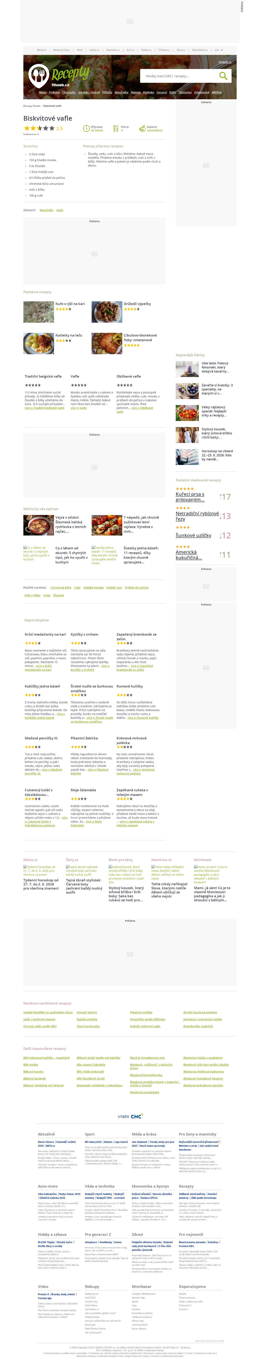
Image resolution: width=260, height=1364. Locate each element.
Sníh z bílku (32, 595)
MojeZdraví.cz (200, 50)
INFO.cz (50, 1145)
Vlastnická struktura (86, 1356)
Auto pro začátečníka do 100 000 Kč (103, 1321)
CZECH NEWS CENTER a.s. (102, 1347)
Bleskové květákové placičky (203, 1085)
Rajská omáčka (87, 1019)
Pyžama (136, 1309)
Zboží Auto (90, 1325)
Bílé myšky (30, 1065)
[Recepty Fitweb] (58, 76)
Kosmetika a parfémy (142, 1313)
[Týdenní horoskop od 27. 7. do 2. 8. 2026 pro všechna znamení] (41, 871)
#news (118, 1242)
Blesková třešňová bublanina (203, 1071)
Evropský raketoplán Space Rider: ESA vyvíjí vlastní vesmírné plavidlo (198, 1253)
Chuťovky (69, 92)
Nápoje (136, 92)
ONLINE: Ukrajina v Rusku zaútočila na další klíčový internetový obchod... (57, 1166)
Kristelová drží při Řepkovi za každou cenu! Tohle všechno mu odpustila (153, 1159)
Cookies (189, 1353)
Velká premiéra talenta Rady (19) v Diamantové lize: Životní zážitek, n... (103, 1162)
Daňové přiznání (141, 1194)
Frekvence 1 (185, 1305)
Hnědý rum (114, 587)
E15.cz (130, 50)
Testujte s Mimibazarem (143, 1294)
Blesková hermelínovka (146, 1075)
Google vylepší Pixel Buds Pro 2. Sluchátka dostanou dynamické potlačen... (106, 1211)
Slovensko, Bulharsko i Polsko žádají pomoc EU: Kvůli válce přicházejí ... (56, 1152)
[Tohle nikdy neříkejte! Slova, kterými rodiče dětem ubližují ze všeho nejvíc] (169, 872)
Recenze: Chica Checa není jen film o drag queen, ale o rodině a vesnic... (106, 1249)
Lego (134, 1305)
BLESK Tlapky (46, 1242)
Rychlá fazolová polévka (200, 1012)
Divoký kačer (65, 1242)
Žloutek (58, 595)
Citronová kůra (60, 587)
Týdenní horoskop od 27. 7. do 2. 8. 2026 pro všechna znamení (41, 884)
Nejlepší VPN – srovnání (111, 1198)
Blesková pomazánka (144, 1092)
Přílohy (107, 92)
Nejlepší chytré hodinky (99, 1194)
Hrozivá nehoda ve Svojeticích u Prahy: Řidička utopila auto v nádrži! (151, 1166)
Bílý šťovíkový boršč (91, 1078)
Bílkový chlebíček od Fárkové (43, 1085)
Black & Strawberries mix (147, 1058)
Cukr (77, 587)
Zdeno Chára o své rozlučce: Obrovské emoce (57, 1305)
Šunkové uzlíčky (193, 497)
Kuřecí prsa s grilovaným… (190, 535)
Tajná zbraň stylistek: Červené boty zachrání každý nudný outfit (84, 886)
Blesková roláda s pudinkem (203, 1058)
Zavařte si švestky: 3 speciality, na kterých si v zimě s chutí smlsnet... (200, 1211)
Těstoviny (185, 92)
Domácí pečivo (87, 1012)
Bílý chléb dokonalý (90, 1071)
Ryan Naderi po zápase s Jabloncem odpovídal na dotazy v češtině (56, 1315)
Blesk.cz (41, 50)
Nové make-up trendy (152, 1145)
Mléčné (217, 92)
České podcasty (187, 1297)
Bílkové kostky (33, 1071)
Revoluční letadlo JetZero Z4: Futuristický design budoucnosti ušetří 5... (199, 1259)
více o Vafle (79, 408)
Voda (46, 595)
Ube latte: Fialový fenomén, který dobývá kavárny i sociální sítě (199, 1204)
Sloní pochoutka (88, 1026)
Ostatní (162, 92)
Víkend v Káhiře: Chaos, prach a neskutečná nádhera (54, 1253)
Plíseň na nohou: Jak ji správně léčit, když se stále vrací (152, 1263)
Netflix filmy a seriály (50, 1246)
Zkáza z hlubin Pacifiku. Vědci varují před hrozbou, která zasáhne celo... (152, 1204)
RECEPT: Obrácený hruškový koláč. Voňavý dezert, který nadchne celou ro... (199, 1163)
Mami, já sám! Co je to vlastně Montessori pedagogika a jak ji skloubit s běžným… (212, 893)
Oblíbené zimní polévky (192, 1194)
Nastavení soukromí (205, 1353)
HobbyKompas (92, 1317)
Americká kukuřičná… (189, 516)
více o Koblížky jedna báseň (45, 716)
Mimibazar (203, 859)
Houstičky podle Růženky (147, 1019)
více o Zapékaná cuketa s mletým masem (135, 823)
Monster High (138, 1297)
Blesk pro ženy (61, 50)
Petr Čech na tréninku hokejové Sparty (57, 1310)
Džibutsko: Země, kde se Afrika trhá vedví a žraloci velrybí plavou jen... (58, 1259)
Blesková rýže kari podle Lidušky (206, 1065)
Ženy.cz (181, 50)
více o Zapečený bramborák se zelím (135, 668)
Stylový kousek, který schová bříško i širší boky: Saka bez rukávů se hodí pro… (126, 893)
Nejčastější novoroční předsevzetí (199, 1142)
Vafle (59, 210)
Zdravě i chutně (89, 92)
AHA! (79, 50)
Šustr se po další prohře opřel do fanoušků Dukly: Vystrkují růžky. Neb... (106, 1148)
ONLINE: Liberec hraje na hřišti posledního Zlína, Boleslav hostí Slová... (106, 1155)
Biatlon (108, 1142)
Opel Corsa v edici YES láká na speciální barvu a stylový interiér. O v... (58, 1204)
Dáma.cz (94, 50)
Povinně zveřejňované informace (167, 1356)
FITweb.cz (164, 50)
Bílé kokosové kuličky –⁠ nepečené (46, 1058)
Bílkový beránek (34, 1078)
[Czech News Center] (137, 1116)
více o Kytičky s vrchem (90, 668)
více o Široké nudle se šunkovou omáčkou (92, 720)
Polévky (148, 92)
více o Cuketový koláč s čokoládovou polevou (46, 821)
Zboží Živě (90, 1297)
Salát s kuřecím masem (39, 1019)
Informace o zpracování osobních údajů (163, 1353)
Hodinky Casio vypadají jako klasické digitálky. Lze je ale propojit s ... (103, 1218)
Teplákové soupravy (142, 1317)
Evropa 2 (183, 1309)
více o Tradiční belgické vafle (44, 408)
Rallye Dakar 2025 (69, 1194)
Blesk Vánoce (46, 1142)
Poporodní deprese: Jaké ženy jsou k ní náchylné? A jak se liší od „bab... (151, 1256)
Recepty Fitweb (31, 106)
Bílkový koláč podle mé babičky (98, 1058)
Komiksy (213, 1242)
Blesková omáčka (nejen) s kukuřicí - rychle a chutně (155, 1083)
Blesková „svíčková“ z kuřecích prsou (151, 1066)
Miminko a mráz (188, 1145)
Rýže (172, 92)
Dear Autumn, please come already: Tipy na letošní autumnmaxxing (106, 1259)
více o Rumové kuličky (143, 718)
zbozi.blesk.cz (92, 1309)
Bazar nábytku (139, 1328)
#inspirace (91, 1242)
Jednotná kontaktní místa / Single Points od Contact (123, 1356)
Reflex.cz (146, 50)
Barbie (135, 1301)
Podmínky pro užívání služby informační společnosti (115, 1353)
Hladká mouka (93, 587)
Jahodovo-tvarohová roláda (202, 1019)
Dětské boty (138, 1321)
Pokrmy (54, 92)
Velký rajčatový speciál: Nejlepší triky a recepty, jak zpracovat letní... (198, 1218)
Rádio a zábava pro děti (190, 1301)
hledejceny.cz (91, 1294)
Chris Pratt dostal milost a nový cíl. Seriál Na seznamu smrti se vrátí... (105, 1204)
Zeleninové (201, 92)
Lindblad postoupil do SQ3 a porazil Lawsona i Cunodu (55, 1218)
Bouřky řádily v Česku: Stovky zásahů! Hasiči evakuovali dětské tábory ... (57, 1159)
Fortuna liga (45, 1298)
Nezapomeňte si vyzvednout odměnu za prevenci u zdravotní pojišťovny (152, 1270)
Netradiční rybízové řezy (197, 555)
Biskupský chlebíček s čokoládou (99, 1085)
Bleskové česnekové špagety (203, 1078)
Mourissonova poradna (192, 1242)
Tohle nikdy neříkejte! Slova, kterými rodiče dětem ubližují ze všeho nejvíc (169, 890)
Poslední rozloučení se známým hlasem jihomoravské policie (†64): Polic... (151, 1152)
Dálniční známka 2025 (52, 1198)
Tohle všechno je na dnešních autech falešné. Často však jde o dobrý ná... (56, 1211)
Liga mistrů (121, 1142)
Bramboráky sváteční (198, 1026)
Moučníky (121, 92)
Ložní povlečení (139, 1325)
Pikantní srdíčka (141, 1012)
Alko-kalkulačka (47, 1194)
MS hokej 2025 (93, 1142)
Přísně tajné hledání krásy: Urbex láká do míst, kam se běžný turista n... (58, 1266)
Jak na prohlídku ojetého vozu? (100, 1313)
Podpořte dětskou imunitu (147, 1242)
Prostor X (44, 1294)
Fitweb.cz (225, 62)
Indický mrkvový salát (145, 1026)
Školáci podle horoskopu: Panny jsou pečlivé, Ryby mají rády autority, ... (197, 1156)
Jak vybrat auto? (93, 1332)
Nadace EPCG (149, 1198)
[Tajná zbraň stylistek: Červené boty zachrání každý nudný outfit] (84, 871)
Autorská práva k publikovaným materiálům (66, 1353)
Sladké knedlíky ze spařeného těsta (48, 1012)
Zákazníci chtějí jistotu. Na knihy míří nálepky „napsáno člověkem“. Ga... (150, 1218)
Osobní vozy (91, 1301)
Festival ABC (186, 1246)
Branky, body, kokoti (63, 1294)
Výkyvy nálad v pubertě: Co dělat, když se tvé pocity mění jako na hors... (200, 1266)
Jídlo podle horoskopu (203, 1198)
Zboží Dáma (91, 1305)
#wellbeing (106, 1242)
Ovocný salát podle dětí (39, 1026)
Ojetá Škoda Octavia (95, 1328)
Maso (43, 92)
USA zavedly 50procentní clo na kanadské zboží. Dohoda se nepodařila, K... (153, 1211)
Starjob (182, 1294)
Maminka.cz (113, 50)
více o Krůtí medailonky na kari (38, 668)
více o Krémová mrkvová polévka (136, 771)
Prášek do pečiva (136, 587)
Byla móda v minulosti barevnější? (101, 1254)
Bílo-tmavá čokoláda (91, 1065)
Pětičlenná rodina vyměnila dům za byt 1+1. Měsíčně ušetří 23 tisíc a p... (200, 1170)
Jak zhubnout (140, 1142)
